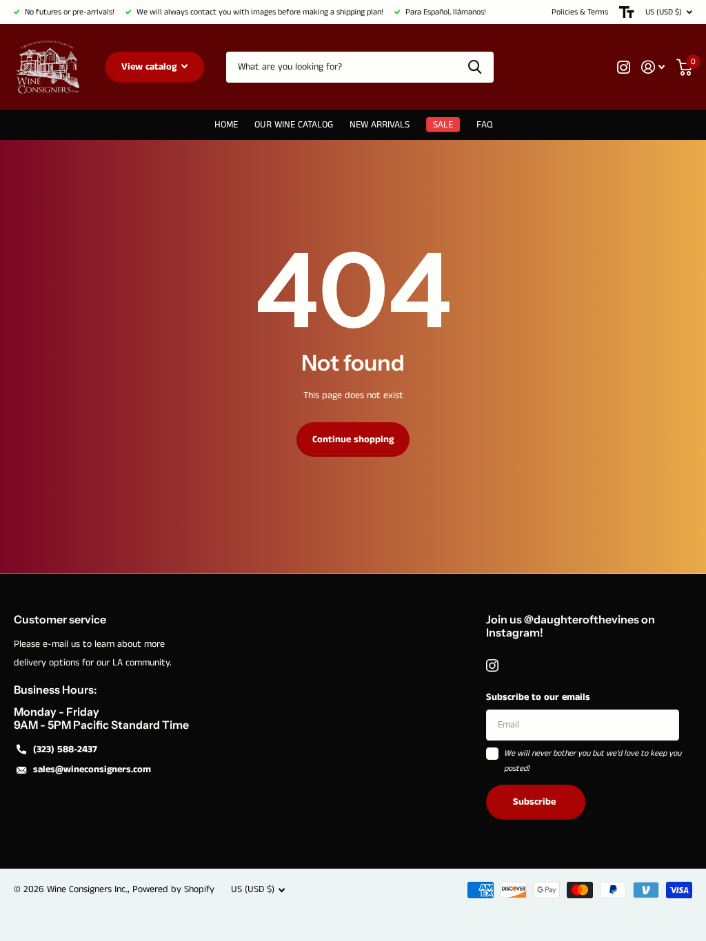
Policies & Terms (580, 12)
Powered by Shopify (173, 889)
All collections (293, 125)
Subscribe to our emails (538, 697)
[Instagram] (492, 665)
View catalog (150, 67)
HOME (226, 125)
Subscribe (535, 802)
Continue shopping (353, 439)
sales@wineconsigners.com (92, 769)
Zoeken (475, 67)
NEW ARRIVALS (380, 125)
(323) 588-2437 (65, 749)
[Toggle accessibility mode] (626, 12)
